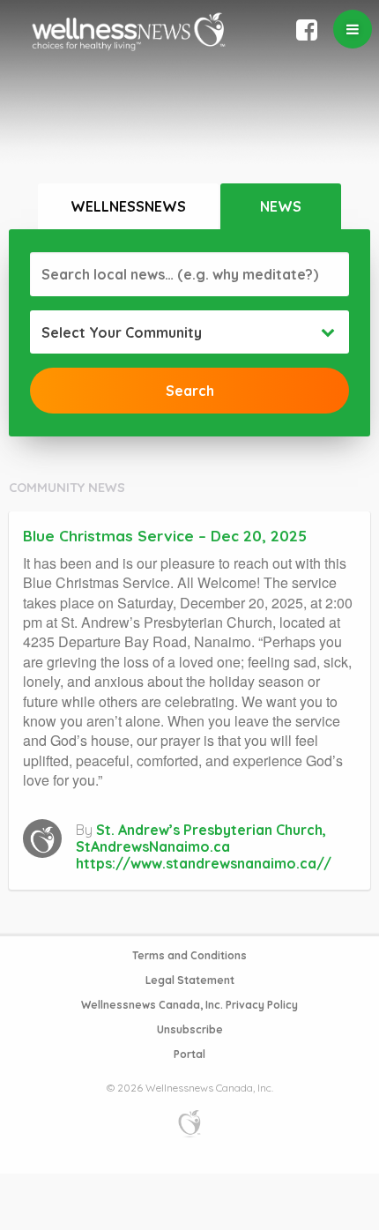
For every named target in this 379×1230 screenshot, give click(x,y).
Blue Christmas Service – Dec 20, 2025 (165, 535)
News (280, 206)
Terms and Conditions (189, 955)
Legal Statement (189, 980)
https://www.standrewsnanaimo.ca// (203, 863)
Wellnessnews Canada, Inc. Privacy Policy (189, 1004)
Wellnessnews (128, 206)
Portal (189, 1054)
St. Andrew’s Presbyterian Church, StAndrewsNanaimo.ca (201, 838)
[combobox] (189, 332)
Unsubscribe (190, 1029)
